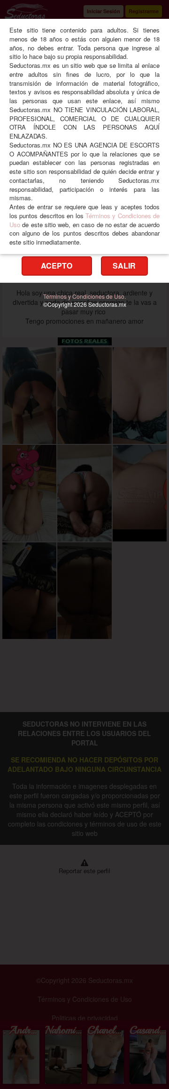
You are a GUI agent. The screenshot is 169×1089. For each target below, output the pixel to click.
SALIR (124, 265)
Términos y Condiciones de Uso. (84, 296)
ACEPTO (56, 265)
